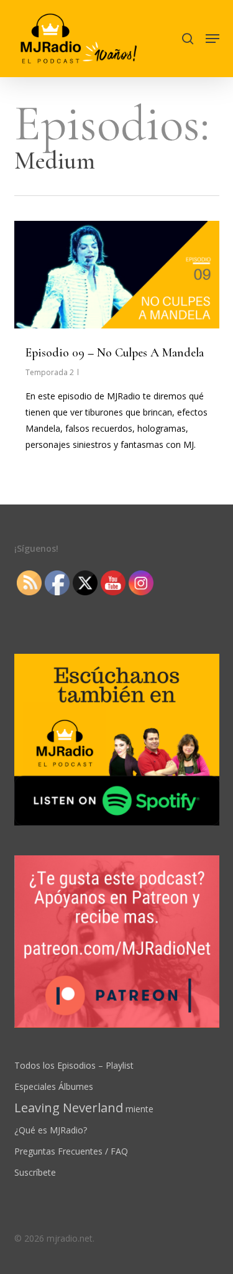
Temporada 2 (49, 372)
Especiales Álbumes (53, 1086)
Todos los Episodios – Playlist (74, 1065)
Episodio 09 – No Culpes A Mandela (114, 352)
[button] (212, 38)
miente (83, 1108)
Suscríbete (35, 1172)
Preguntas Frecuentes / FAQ (71, 1151)
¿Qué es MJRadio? (50, 1130)
